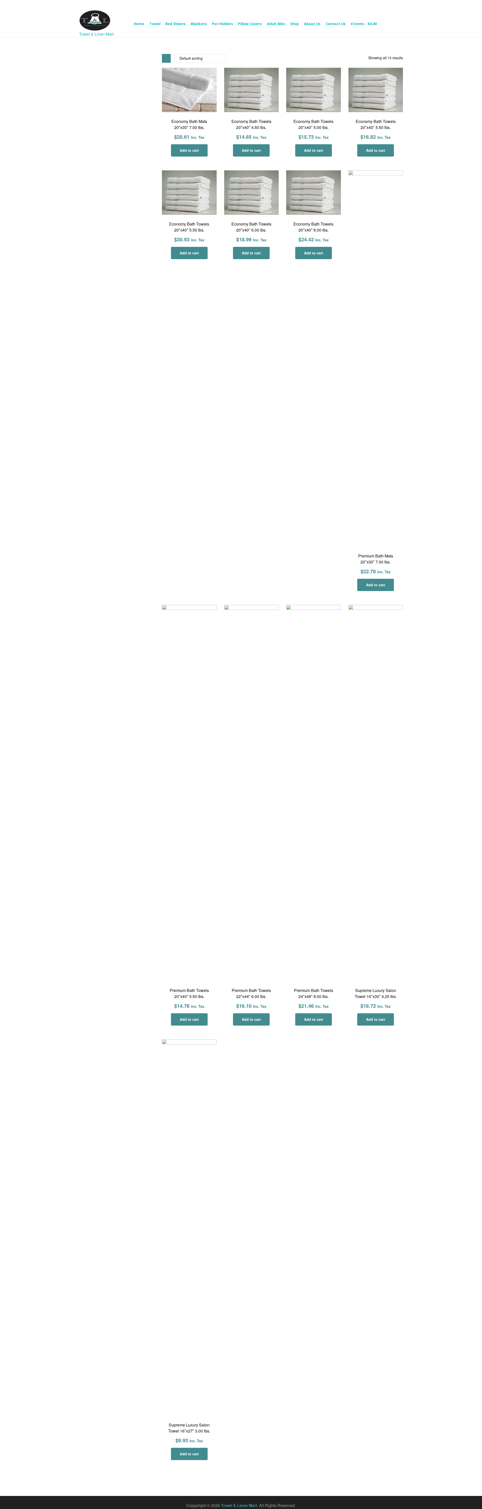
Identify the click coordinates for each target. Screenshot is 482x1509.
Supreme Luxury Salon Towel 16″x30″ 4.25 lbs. (376, 993)
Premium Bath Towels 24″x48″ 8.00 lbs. (313, 993)
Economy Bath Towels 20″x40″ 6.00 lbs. (251, 227)
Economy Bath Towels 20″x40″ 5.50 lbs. (376, 124)
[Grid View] (166, 58)
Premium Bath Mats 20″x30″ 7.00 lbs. (375, 559)
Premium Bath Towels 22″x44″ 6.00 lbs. (251, 993)
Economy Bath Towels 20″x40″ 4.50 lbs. (251, 124)
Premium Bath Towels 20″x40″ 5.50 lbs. (189, 993)
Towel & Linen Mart (239, 1505)
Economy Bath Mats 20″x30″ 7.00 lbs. (189, 124)
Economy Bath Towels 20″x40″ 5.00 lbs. (313, 124)
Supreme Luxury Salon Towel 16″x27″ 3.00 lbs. (189, 1428)
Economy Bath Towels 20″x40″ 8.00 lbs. (313, 227)
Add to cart (189, 150)
